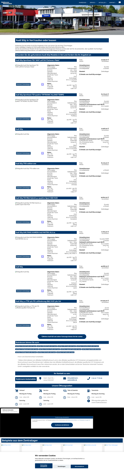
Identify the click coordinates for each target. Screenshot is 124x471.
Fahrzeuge (82, 2)
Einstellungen (61, 466)
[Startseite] (6, 2)
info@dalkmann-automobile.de (72, 379)
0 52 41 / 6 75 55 (97, 378)
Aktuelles (102, 2)
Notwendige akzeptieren (43, 465)
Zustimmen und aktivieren (62, 425)
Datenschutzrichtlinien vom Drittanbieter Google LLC (79, 420)
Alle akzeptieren (79, 466)
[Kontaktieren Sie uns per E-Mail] (120, 2)
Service (92, 2)
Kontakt (112, 2)
